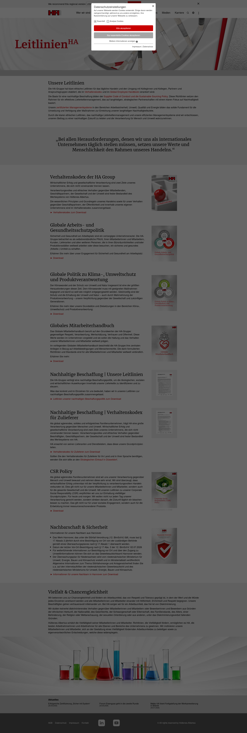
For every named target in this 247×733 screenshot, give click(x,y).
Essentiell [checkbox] (101, 21)
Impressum (136, 46)
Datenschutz (148, 46)
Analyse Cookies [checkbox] (116, 21)
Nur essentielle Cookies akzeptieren (123, 35)
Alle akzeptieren (123, 28)
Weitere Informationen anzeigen (122, 41)
